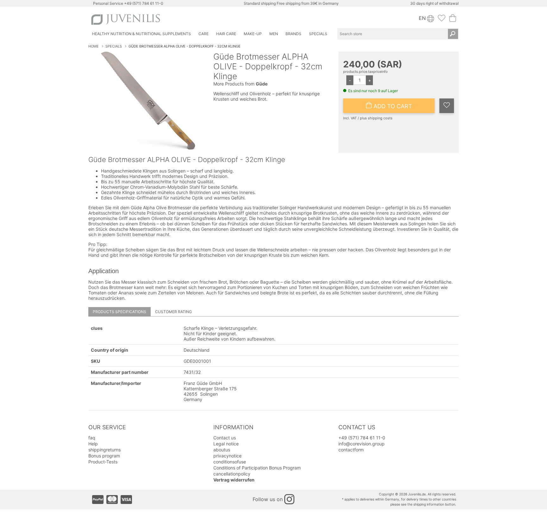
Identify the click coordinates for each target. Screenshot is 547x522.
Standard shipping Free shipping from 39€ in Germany (291, 3)
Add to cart (392, 106)
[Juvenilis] (181, 19)
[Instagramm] (289, 499)
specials (113, 46)
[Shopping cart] (452, 20)
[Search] (453, 34)
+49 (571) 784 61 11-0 (143, 3)
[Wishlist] (441, 20)
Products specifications (119, 311)
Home (93, 46)
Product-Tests (102, 461)
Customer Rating (173, 311)
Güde (261, 83)
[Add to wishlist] (446, 105)
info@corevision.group (361, 443)
